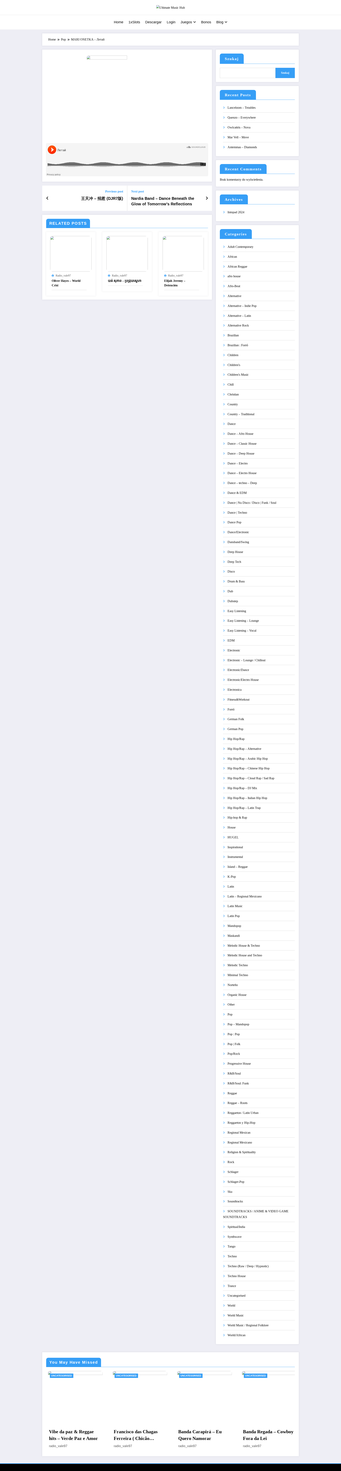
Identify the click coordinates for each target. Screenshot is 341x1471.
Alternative (234, 296)
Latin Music (235, 906)
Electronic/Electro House (243, 679)
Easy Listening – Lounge (243, 620)
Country (233, 404)
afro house (234, 276)
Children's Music (238, 374)
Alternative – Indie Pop (242, 306)
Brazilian (233, 335)
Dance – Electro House (242, 473)
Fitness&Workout (238, 699)
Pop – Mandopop (238, 1024)
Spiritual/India (236, 1227)
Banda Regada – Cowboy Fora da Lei (196, 1435)
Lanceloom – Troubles (242, 107)
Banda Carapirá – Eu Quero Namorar (128, 1435)
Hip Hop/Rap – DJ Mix (242, 788)
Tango (231, 1246)
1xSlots (134, 22)
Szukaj (232, 59)
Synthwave (235, 1236)
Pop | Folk (234, 1044)
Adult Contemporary (240, 246)
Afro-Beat (234, 286)
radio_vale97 (63, 275)
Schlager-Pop (236, 1181)
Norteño (233, 985)
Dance (232, 424)
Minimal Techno (238, 975)
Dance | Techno (237, 512)
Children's (234, 365)
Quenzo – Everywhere (242, 117)
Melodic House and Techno (245, 955)
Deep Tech (234, 561)
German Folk (236, 719)
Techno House (237, 1276)
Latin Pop (234, 916)
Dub (230, 591)
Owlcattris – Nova (239, 127)
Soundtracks (235, 1201)
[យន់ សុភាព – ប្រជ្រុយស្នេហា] (127, 254)
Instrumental (235, 857)
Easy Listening (237, 611)
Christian (233, 394)
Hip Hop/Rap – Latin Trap (244, 808)
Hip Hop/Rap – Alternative (244, 748)
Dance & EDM (237, 492)
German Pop (235, 729)
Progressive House (239, 1063)
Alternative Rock (238, 325)
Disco (231, 571)
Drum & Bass (236, 581)
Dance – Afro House (240, 433)
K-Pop (232, 876)
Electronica (235, 689)
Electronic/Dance (238, 670)
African (232, 256)
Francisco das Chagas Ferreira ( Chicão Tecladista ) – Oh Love (65, 1435)
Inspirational (235, 847)
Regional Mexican (239, 1132)
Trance (232, 1286)
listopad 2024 (236, 212)
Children (233, 355)
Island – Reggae (238, 866)
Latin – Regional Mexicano (245, 896)
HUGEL (233, 837)
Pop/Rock (234, 1053)
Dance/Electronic (238, 532)
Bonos (206, 22)
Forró (231, 709)
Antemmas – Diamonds (242, 147)
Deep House (235, 552)
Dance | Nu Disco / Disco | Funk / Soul (252, 502)
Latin (231, 886)
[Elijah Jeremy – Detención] (183, 254)
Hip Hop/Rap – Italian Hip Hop (247, 798)
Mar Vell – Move (238, 137)
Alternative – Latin (239, 315)
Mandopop (234, 926)
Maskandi (234, 935)
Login (171, 22)
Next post (137, 191)
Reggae (232, 1093)
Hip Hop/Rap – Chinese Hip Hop (249, 768)
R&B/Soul (234, 1073)
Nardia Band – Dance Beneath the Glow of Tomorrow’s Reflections (162, 201)
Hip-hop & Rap (237, 817)
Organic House (237, 994)
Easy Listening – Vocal (242, 630)
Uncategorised (236, 1295)
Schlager (233, 1172)
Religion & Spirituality (242, 1152)
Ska (230, 1191)
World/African (236, 1335)
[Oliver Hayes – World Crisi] (71, 254)
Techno (232, 1256)
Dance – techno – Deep (242, 483)
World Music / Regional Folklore (248, 1325)
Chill (231, 384)
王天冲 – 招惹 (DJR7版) (102, 198)
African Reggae (237, 266)
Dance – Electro (238, 463)
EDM (231, 640)
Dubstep (233, 601)
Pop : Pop (234, 1034)
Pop (230, 1014)
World (231, 1305)
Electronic (234, 650)
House (232, 827)
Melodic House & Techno (244, 945)
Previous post (114, 191)
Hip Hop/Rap (236, 739)
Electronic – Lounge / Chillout (246, 660)
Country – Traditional (241, 414)
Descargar (153, 22)
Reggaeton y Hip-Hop (241, 1122)
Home (118, 22)
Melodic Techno (238, 965)
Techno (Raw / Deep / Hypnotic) (248, 1266)
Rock (231, 1162)
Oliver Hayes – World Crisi (66, 283)
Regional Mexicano (240, 1142)
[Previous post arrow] (47, 198)
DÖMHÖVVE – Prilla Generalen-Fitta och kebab (259, 1435)
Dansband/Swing (238, 542)
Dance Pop (234, 522)
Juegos (186, 22)
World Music (236, 1315)
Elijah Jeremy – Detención (174, 283)
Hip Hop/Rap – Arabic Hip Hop (248, 758)
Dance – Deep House (241, 453)
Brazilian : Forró (238, 345)
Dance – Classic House (242, 443)
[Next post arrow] (207, 198)
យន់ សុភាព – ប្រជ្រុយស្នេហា (124, 280)
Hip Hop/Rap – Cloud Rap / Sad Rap (251, 778)
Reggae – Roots (237, 1103)
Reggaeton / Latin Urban (243, 1112)
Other (231, 1004)
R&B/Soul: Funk (238, 1083)
